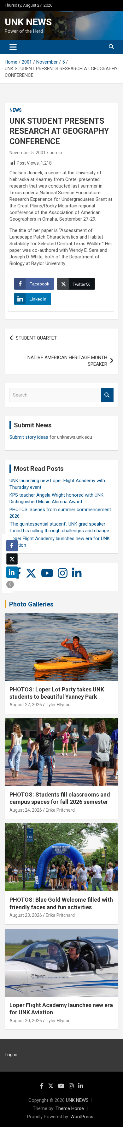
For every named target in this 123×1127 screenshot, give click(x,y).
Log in (11, 1054)
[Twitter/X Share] (12, 559)
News (15, 110)
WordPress (81, 1116)
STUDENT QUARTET (36, 338)
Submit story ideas (28, 437)
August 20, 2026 (25, 1020)
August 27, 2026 (25, 704)
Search (107, 395)
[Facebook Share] (12, 545)
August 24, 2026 (25, 810)
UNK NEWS (28, 21)
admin (56, 152)
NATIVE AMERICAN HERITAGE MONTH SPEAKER (67, 361)
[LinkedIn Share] (12, 572)
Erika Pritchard (60, 810)
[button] (10, 584)
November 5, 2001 (27, 152)
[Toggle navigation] (13, 47)
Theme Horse (70, 1108)
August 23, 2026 (25, 915)
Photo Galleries (31, 604)
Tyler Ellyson (58, 704)
